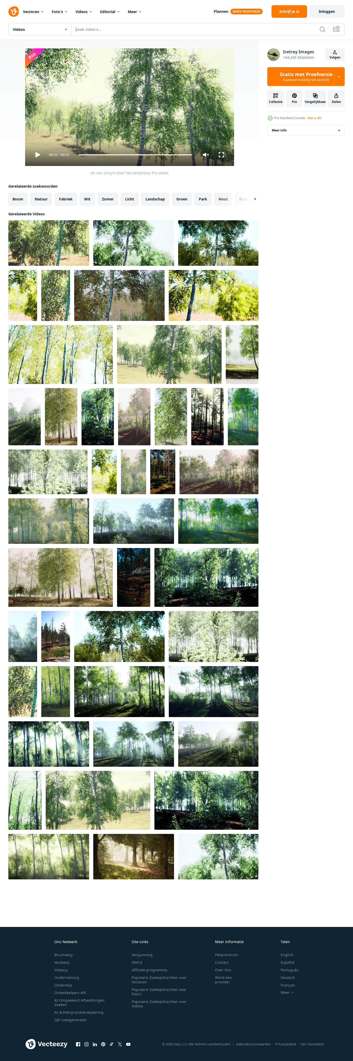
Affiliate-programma (149, 969)
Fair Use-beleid (311, 1044)
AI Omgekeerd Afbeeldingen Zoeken (79, 1002)
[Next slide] (250, 199)
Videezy (61, 969)
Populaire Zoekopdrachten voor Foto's (159, 991)
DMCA (137, 962)
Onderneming (66, 977)
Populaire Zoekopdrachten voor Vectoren (159, 979)
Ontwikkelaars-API (70, 992)
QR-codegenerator (70, 1019)
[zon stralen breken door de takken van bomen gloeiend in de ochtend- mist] (133, 856)
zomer (108, 199)
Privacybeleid (285, 1044)
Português (290, 969)
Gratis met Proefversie (306, 76)
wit (87, 199)
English (287, 954)
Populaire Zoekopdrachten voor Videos (159, 1003)
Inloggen (327, 11)
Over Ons (223, 969)
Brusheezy (63, 954)
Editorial (107, 11)
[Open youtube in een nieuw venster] (128, 1044)
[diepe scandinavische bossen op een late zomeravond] (207, 416)
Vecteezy (62, 962)
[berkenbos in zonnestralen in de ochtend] (171, 416)
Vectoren (31, 11)
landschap (155, 199)
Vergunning (142, 954)
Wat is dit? (314, 118)
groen (181, 199)
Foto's (57, 11)
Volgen (334, 57)
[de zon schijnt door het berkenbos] (48, 243)
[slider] (135, 154)
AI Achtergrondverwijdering (78, 1012)
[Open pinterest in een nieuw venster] (103, 1044)
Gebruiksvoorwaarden (253, 1044)
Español (287, 962)
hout (223, 199)
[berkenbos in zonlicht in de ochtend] (242, 354)
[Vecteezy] (13, 11)
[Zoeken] (322, 29)
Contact (221, 962)
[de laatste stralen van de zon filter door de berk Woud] (61, 416)
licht (129, 199)
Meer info (279, 130)
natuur (41, 199)
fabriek (66, 199)
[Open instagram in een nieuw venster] (86, 1044)
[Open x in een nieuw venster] (120, 1044)
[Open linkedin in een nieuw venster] (95, 1044)
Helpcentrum (226, 954)
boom (18, 199)
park (203, 199)
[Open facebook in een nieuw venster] (78, 1044)
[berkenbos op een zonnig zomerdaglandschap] (55, 691)
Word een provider (223, 979)
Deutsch (288, 977)
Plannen (221, 11)
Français (288, 985)
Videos (82, 11)
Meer (132, 11)
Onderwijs (63, 985)
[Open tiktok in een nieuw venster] (111, 1044)
